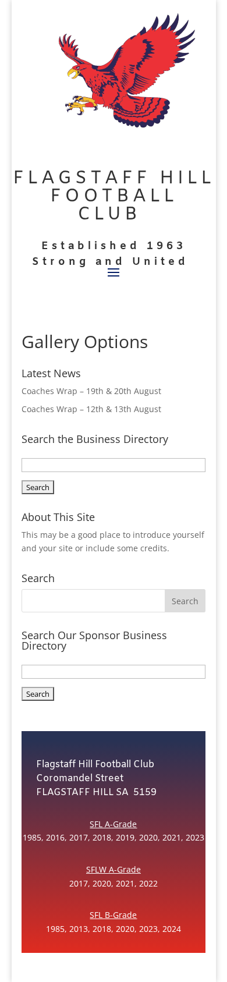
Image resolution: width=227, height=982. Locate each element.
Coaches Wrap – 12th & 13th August (91, 408)
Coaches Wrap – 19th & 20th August (91, 390)
